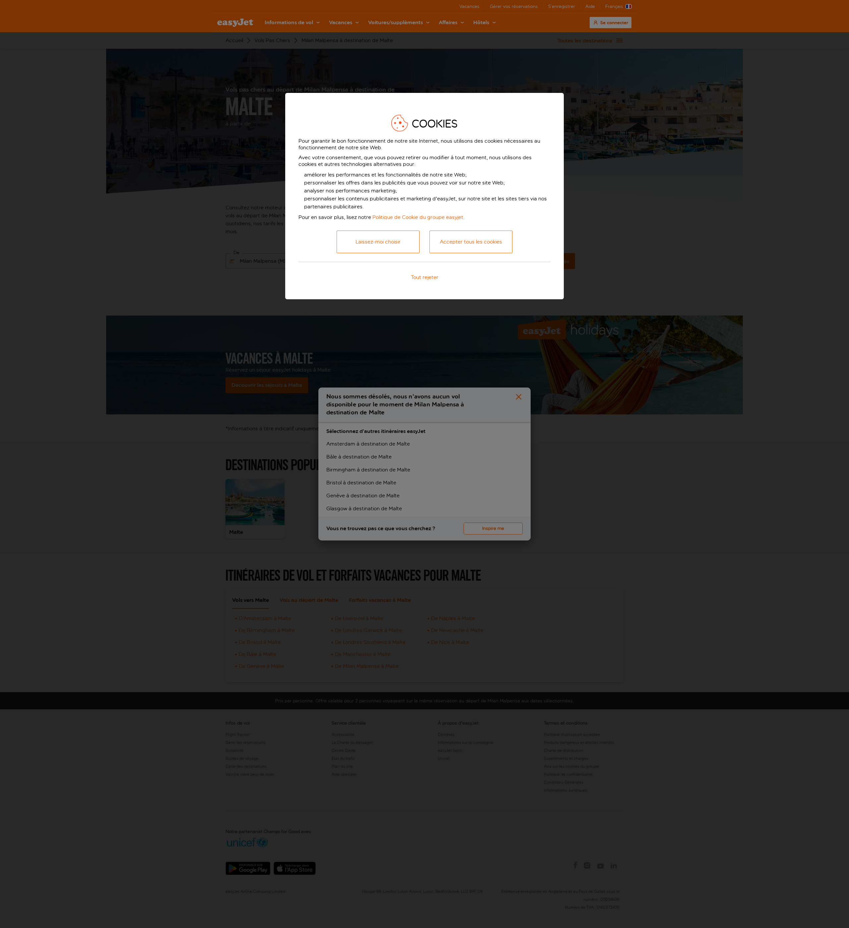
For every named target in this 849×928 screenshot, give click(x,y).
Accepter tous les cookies (471, 242)
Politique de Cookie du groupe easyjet (417, 217)
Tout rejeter (424, 277)
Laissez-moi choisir (378, 242)
